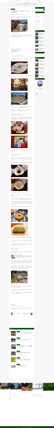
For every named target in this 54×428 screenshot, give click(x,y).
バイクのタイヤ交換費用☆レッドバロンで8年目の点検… (41, 68)
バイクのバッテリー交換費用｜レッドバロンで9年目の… (41, 75)
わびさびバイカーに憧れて (27, 3)
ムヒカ (40, 87)
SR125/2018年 (13, 308)
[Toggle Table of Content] (19, 48)
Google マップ (21, 305)
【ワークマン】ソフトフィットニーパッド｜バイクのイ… (41, 72)
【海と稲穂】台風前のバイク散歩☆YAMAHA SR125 (23, 352)
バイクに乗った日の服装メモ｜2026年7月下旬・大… (41, 45)
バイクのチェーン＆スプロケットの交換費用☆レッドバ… (41, 60)
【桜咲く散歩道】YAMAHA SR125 (21, 365)
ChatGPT (33, 394)
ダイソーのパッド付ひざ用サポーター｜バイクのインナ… (41, 64)
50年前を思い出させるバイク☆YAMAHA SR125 (23, 339)
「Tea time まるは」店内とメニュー (15, 49)
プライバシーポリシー (11, 395)
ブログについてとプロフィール (12, 394)
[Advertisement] (15, 42)
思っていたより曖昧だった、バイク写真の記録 (41, 49)
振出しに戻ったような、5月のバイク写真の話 (41, 41)
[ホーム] (10, 1)
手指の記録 (37, 394)
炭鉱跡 (40, 394)
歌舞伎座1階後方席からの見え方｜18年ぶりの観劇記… (41, 37)
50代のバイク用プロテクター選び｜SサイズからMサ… (42, 34)
